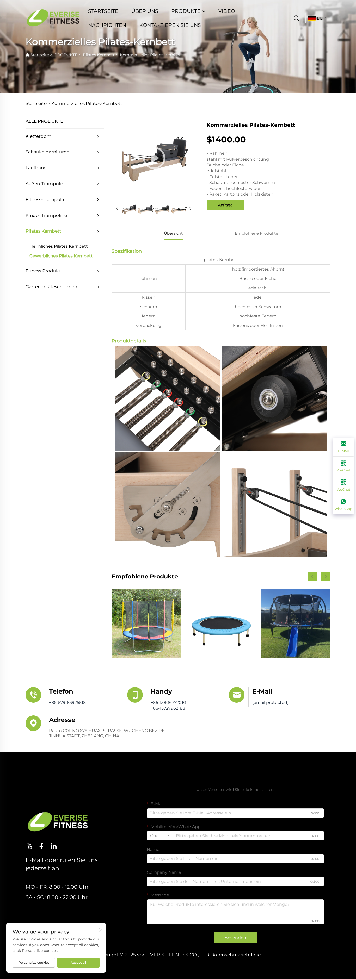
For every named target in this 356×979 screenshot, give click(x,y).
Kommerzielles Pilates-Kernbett (151, 54)
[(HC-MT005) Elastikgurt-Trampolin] (221, 623)
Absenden (235, 937)
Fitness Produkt (43, 270)
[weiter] (190, 209)
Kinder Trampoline (46, 215)
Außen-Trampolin (45, 183)
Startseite (39, 54)
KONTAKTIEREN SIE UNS (170, 25)
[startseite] (53, 17)
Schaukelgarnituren (47, 151)
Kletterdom (38, 136)
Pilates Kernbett (98, 54)
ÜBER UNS (144, 11)
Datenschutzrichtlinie (235, 955)
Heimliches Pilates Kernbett (58, 246)
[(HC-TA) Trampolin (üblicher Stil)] (146, 623)
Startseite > (38, 103)
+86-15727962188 (168, 708)
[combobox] (160, 835)
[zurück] (117, 209)
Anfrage (225, 205)
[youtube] (29, 846)
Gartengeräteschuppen (51, 286)
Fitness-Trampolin (46, 199)
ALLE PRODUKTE (44, 121)
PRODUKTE (186, 11)
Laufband (36, 167)
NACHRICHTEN (107, 25)
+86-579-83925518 (67, 702)
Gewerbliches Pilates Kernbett (61, 255)
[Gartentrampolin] (295, 623)
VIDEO (226, 11)
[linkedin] (53, 846)
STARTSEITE (103, 11)
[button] (312, 576)
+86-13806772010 (168, 702)
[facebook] (41, 846)
